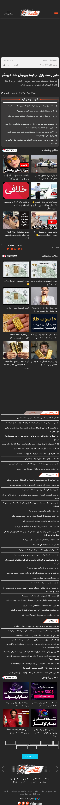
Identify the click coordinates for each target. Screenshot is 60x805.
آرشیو (23, 782)
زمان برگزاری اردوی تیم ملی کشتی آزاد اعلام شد (39, 615)
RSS (15, 782)
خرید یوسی (10, 742)
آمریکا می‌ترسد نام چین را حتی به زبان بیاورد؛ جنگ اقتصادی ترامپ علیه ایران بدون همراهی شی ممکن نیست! (31, 125)
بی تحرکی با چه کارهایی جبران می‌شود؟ (41, 567)
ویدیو (45, 60)
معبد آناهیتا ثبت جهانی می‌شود (44, 578)
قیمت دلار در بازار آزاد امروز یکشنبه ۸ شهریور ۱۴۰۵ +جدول (35, 448)
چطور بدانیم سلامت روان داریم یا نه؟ (42, 510)
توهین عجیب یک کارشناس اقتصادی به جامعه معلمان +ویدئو (33, 485)
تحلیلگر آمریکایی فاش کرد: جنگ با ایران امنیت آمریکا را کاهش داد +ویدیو (29, 443)
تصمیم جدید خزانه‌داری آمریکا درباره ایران (40, 458)
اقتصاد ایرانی (53, 747)
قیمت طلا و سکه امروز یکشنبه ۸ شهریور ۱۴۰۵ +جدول (36, 417)
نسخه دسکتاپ (30, 756)
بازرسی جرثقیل (47, 742)
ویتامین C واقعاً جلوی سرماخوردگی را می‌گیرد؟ (39, 489)
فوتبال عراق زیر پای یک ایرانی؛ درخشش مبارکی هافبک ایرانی (34, 639)
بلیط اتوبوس (21, 747)
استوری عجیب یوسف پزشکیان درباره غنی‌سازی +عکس (36, 468)
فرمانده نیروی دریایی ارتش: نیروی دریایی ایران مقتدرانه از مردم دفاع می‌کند (32, 561)
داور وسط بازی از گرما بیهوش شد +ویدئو (30, 75)
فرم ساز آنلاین (35, 742)
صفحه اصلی (53, 60)
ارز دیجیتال (32, 747)
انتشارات (32, 782)
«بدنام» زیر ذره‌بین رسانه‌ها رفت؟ (43, 582)
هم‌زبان (25, 778)
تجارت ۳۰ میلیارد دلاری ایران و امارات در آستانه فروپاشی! (35, 526)
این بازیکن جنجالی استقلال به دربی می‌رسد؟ (39, 539)
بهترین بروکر (42, 747)
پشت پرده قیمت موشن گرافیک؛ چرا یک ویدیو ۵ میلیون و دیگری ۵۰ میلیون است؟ (33, 658)
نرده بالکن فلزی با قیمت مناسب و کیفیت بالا (39, 668)
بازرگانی (51, 621)
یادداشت (43, 782)
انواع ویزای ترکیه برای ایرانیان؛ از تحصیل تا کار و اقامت (36, 635)
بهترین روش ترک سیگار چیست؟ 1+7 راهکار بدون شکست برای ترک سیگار (29, 651)
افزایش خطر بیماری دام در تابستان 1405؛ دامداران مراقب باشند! (32, 663)
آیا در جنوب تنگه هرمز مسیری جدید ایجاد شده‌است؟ (36, 453)
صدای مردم (14, 778)
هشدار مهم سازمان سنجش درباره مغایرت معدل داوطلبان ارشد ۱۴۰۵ (31, 600)
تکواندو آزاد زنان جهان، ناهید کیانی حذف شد (39, 521)
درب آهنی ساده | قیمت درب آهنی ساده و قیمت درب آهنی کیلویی (32, 672)
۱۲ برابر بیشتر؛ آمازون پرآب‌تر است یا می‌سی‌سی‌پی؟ (35, 110)
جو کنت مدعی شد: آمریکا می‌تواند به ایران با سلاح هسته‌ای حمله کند (30, 422)
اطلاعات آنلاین (30, 13)
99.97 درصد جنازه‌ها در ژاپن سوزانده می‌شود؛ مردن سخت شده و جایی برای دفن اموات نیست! (32, 134)
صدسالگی (36, 778)
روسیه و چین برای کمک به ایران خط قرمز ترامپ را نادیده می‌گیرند (32, 463)
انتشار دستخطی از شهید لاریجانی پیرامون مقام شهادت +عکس (33, 516)
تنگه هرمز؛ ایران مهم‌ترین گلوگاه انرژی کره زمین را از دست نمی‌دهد (30, 105)
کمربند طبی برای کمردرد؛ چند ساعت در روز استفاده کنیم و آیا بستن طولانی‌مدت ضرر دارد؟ (32, 646)
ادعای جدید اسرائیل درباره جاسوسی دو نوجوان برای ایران (35, 554)
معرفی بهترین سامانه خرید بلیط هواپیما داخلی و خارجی (35, 626)
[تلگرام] (19, 803)
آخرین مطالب (49, 475)
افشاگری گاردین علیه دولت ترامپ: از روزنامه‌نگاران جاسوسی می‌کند (31, 480)
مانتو (55, 742)
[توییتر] (23, 803)
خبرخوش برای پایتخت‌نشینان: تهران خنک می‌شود (37, 549)
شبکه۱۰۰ (48, 778)
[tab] (51, 413)
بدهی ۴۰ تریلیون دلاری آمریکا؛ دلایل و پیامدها (39, 595)
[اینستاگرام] (27, 803)
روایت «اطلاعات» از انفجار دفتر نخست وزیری (39, 605)
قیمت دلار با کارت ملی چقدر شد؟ (44, 544)
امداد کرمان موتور (22, 742)
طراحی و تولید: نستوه (27, 798)
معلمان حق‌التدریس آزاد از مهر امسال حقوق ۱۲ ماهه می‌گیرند (33, 610)
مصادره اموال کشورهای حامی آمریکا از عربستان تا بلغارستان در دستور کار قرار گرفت (31, 504)
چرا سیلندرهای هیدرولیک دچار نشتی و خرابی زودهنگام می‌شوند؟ (32, 630)
